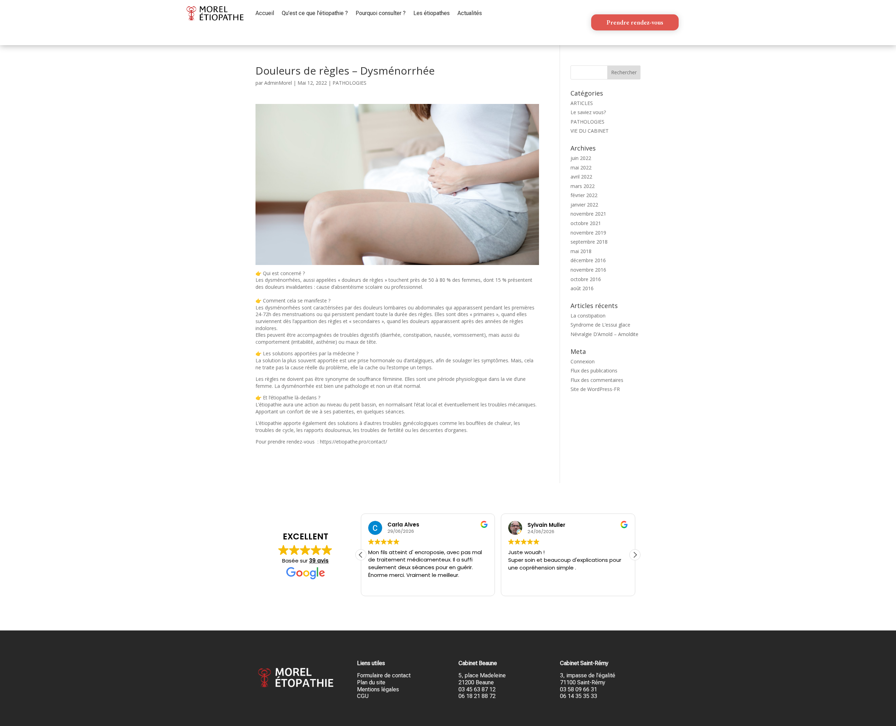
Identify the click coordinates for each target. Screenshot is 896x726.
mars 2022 (582, 186)
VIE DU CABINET (589, 130)
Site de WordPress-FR (595, 389)
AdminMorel (278, 82)
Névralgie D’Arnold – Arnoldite (604, 334)
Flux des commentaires (596, 380)
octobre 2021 (585, 223)
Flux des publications (593, 370)
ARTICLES (581, 103)
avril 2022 (581, 176)
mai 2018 (581, 251)
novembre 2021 (588, 213)
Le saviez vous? (588, 112)
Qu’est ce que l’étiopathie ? (315, 13)
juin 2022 (580, 158)
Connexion (582, 361)
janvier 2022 (584, 204)
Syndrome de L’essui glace (600, 324)
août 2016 (582, 288)
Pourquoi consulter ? (381, 13)
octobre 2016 (585, 279)
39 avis (319, 560)
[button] (635, 555)
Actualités (469, 13)
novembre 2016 (588, 269)
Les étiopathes (431, 13)
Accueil (264, 13)
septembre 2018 (589, 241)
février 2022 (583, 195)
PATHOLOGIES (349, 82)
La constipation (588, 315)
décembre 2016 (588, 260)
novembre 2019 (588, 232)
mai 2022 (581, 167)
